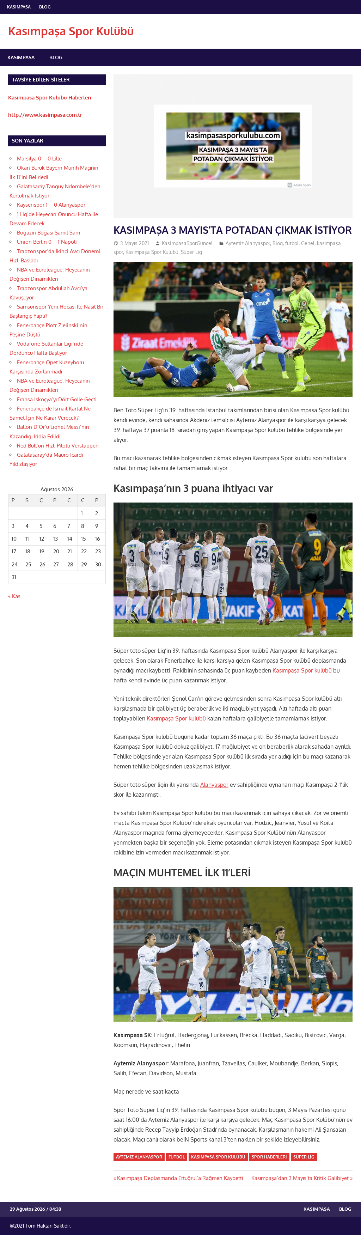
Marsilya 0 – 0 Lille (39, 158)
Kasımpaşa (19, 7)
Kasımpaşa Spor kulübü (302, 670)
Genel (307, 243)
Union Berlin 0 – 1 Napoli (47, 241)
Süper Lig (191, 252)
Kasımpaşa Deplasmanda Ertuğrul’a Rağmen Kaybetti (180, 1178)
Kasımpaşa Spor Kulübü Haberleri (49, 97)
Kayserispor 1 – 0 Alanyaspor (51, 204)
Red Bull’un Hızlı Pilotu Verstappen (58, 445)
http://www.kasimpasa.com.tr (45, 114)
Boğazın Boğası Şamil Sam (48, 232)
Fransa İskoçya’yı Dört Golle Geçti (57, 399)
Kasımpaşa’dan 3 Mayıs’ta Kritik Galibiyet (300, 1178)
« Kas (14, 596)
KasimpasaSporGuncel (187, 243)
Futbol (177, 1157)
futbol (292, 243)
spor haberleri (269, 1157)
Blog (45, 7)
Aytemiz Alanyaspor (248, 243)
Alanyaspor (214, 784)
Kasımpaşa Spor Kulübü (71, 31)
